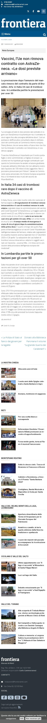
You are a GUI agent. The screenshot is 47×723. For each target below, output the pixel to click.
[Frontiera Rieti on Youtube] (38, 11)
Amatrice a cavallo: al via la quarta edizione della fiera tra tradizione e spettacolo (30, 530)
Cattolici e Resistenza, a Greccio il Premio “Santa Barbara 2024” (31, 479)
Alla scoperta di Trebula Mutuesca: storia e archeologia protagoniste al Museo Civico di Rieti (31, 613)
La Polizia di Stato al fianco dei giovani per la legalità (11, 341)
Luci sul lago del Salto (27, 575)
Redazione (19, 44)
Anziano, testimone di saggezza (32, 394)
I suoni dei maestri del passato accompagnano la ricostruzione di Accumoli (31, 542)
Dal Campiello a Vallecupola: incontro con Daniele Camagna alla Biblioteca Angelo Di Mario (31, 625)
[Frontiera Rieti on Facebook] (33, 11)
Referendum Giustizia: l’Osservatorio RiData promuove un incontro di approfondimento (31, 431)
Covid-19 (6, 326)
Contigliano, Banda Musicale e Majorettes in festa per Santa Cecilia (31, 492)
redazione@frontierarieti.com (16, 4)
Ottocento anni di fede (27, 369)
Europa (12, 326)
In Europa (4, 39)
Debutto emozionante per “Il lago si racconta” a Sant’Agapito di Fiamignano (31, 590)
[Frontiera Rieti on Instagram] (43, 11)
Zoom (10, 39)
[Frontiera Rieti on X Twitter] (28, 11)
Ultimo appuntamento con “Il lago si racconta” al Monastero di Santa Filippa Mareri (31, 565)
